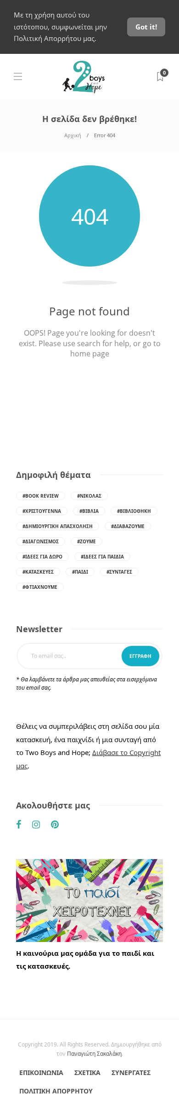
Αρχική (72, 135)
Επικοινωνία (41, 1072)
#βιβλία (89, 511)
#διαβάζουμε (128, 526)
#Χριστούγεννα (41, 511)
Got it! (146, 26)
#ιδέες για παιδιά (102, 556)
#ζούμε (86, 541)
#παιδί (80, 572)
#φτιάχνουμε (39, 587)
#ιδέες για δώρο (42, 556)
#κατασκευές (38, 572)
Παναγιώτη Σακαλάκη (94, 1054)
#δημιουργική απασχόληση (57, 526)
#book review (40, 496)
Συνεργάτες (131, 1072)
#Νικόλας (89, 496)
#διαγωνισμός (40, 541)
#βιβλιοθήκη (134, 511)
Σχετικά (87, 1072)
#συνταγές (119, 572)
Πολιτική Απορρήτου (56, 1091)
